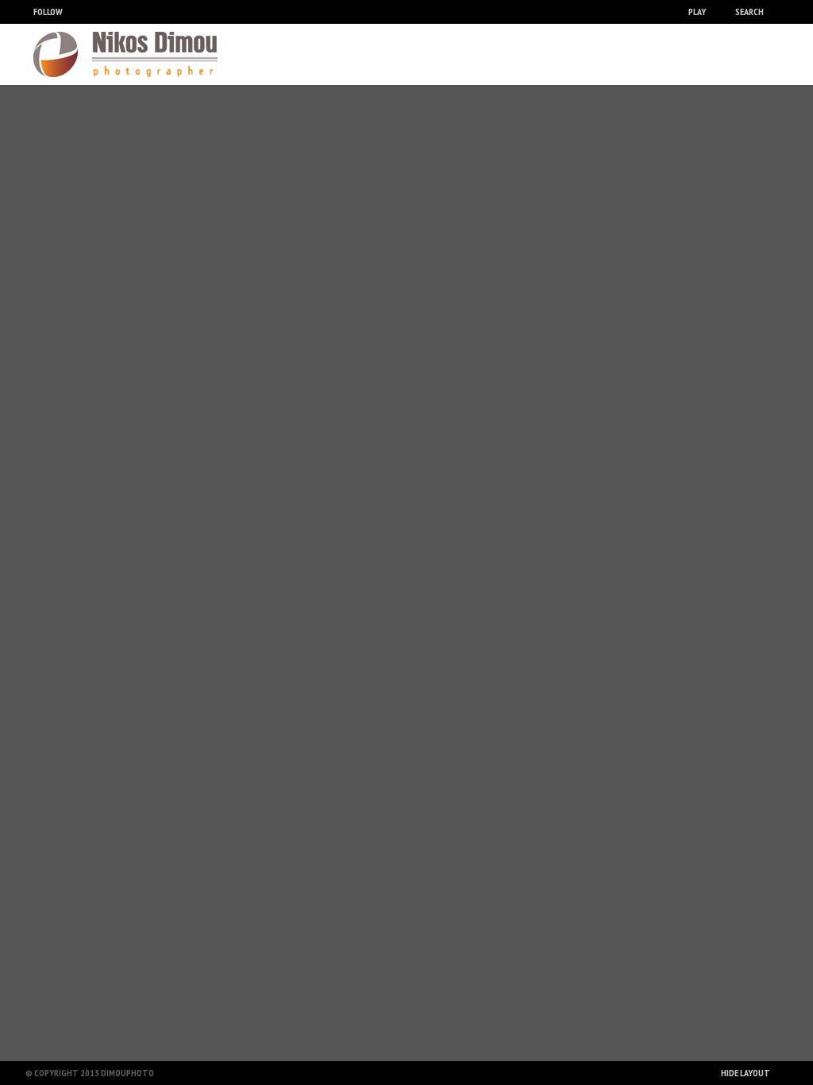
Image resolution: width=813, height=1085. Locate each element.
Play (697, 11)
